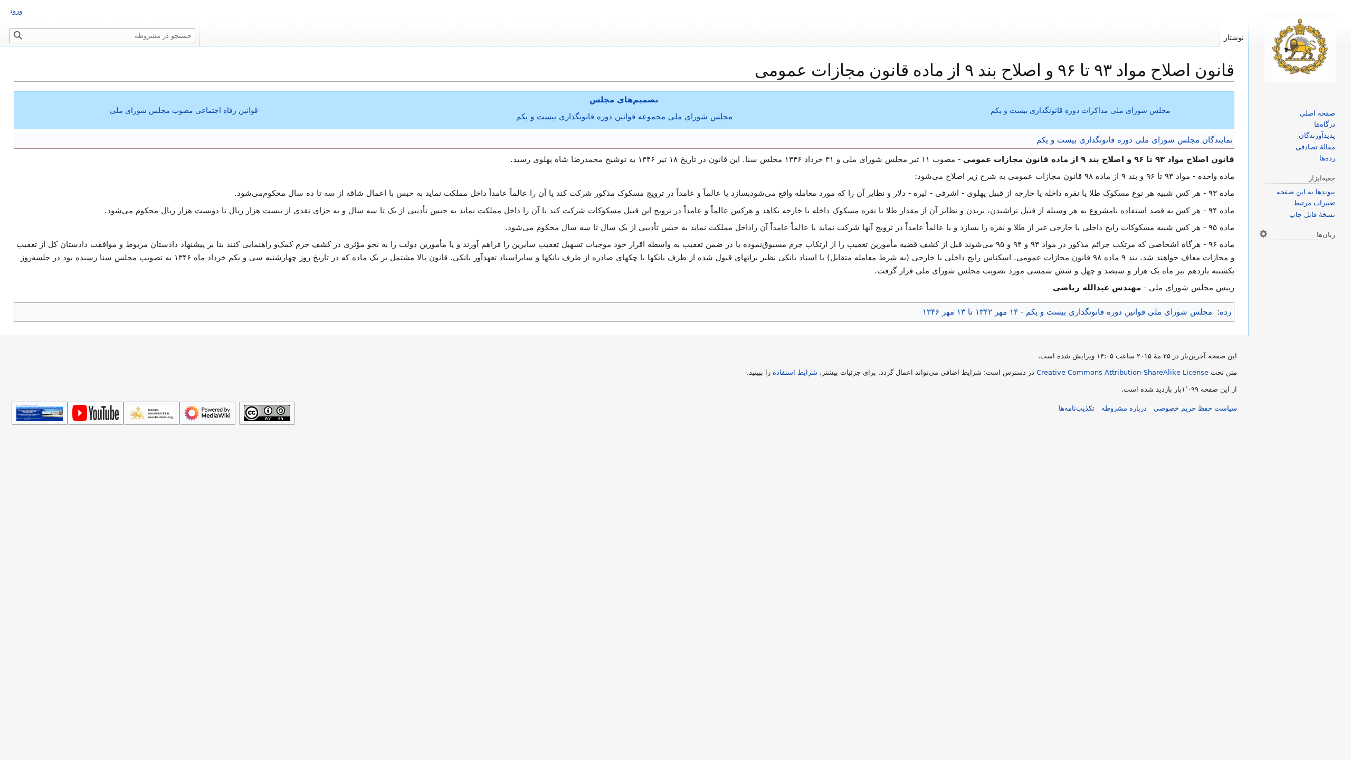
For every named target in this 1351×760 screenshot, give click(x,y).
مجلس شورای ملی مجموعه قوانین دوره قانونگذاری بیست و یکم (624, 116)
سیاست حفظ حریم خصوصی (1195, 408)
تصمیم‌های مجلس (624, 99)
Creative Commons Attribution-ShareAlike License (1122, 372)
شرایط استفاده (795, 372)
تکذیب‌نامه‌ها (1077, 408)
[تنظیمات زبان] (1263, 234)
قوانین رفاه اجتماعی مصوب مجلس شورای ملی (184, 110)
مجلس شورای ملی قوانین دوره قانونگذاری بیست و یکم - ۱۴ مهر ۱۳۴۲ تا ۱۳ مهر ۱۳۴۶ (1067, 312)
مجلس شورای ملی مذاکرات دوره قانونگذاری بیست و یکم (1081, 110)
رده (1225, 312)
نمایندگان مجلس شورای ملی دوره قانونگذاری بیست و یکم (1134, 140)
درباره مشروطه (1124, 408)
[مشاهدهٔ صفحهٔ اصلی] (1299, 46)
